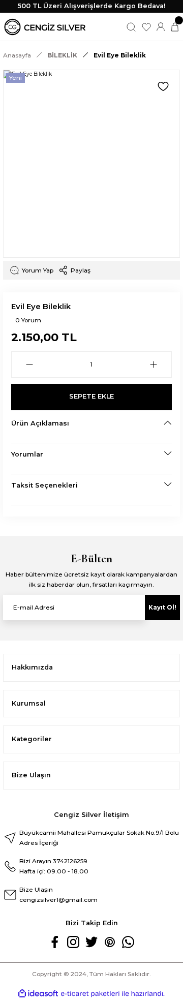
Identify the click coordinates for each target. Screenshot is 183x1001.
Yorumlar (27, 454)
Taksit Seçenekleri (44, 485)
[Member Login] (161, 27)
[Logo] (45, 27)
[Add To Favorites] (163, 86)
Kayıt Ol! (162, 607)
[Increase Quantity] (153, 364)
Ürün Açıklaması (40, 423)
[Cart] (175, 27)
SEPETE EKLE (91, 396)
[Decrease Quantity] (29, 364)
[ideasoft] (38, 993)
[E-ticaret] (90, 993)
